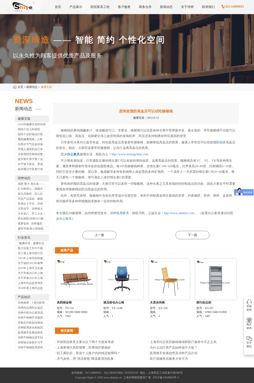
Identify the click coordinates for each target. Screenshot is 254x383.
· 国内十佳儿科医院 (28, 129)
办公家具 (73, 154)
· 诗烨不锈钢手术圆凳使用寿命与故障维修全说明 (32, 317)
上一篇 (99, 235)
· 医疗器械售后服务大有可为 (168, 358)
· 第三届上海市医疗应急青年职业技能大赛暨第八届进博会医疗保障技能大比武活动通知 (32, 253)
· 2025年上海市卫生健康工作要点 (32, 268)
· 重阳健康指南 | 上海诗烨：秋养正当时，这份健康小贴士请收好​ (32, 139)
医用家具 (122, 213)
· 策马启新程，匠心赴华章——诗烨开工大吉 (32, 193)
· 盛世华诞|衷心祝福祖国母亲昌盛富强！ (32, 228)
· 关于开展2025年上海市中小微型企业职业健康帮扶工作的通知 (32, 278)
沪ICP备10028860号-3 (166, 377)
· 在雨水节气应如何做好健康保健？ (32, 144)
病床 (222, 142)
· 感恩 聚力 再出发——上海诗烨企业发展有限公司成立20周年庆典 (32, 183)
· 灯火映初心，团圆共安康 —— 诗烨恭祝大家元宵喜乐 (32, 188)
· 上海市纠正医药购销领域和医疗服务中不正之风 (182, 342)
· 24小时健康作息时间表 (31, 124)
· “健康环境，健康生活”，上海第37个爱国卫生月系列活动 (32, 243)
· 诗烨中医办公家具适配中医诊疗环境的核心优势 (32, 312)
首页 (20, 87)
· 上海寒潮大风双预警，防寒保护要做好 (83, 347)
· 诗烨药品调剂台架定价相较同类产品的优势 (32, 307)
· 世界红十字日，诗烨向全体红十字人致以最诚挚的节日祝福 (32, 203)
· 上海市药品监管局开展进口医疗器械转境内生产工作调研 (32, 283)
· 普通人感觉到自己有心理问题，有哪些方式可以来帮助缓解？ (32, 149)
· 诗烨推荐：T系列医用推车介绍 (32, 302)
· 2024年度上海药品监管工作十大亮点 (32, 288)
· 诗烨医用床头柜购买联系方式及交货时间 (32, 327)
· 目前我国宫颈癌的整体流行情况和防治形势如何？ (32, 154)
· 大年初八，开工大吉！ (31, 213)
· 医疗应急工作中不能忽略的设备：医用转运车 (32, 248)
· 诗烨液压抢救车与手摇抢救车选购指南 (32, 342)
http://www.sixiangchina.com (130, 154)
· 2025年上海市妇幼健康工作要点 (32, 258)
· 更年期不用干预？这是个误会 (32, 159)
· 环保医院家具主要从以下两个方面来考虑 (84, 342)
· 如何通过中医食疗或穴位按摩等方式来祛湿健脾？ (32, 169)
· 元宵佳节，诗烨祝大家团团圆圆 (32, 208)
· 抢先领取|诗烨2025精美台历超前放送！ (32, 218)
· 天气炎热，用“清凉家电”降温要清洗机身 (84, 358)
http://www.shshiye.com (179, 213)
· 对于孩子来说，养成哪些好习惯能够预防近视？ (32, 164)
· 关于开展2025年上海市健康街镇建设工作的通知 (32, 273)
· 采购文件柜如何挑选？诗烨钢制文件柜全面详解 (32, 322)
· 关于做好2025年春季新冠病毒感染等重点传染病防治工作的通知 (32, 263)
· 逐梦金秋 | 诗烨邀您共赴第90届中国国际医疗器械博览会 (32, 223)
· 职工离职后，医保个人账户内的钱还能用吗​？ (87, 353)
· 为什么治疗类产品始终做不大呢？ (172, 347)
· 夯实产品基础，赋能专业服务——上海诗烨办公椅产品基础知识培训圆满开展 (32, 198)
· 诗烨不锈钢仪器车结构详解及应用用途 (32, 337)
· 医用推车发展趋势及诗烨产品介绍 (32, 332)
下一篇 (192, 235)
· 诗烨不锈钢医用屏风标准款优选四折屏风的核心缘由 (32, 347)
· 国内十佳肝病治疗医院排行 (32, 134)
